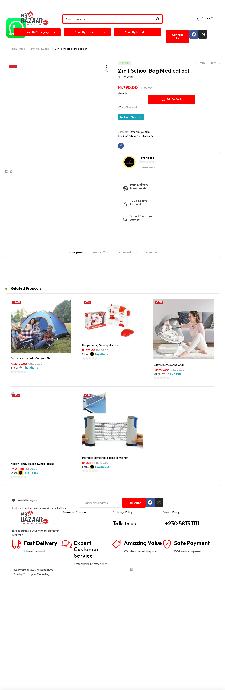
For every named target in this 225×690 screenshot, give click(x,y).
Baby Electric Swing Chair (168, 364)
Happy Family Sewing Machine (100, 345)
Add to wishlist (129, 107)
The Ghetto (30, 367)
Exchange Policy (122, 512)
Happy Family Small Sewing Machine (32, 463)
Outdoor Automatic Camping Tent (31, 358)
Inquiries (152, 252)
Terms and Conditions (75, 512)
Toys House (102, 354)
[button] (177, 36)
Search (158, 19)
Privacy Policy (171, 512)
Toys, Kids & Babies (140, 131)
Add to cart (174, 99)
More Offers (101, 252)
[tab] (75, 254)
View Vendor (148, 167)
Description (75, 252)
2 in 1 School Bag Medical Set (139, 136)
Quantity (122, 93)
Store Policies (127, 252)
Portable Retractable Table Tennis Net (105, 457)
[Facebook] (193, 34)
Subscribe (135, 503)
